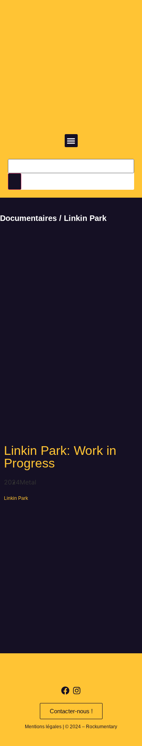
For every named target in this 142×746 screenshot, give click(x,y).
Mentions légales (43, 726)
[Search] (14, 181)
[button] (71, 140)
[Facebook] (65, 690)
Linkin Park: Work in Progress (60, 456)
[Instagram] (77, 690)
